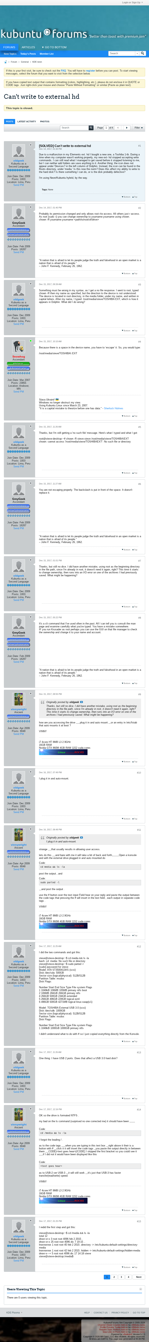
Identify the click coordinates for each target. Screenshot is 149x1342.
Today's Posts (28, 53)
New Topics (10, 53)
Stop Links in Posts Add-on (115, 1332)
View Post (81, 702)
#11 (139, 830)
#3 (139, 284)
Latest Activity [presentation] (26, 121)
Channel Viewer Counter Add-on (113, 1325)
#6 (139, 484)
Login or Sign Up (131, 2)
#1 (139, 145)
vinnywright (19, 709)
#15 (139, 1221)
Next (138, 1277)
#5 (139, 427)
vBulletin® (127, 1334)
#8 (139, 617)
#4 (139, 341)
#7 (139, 561)
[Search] (142, 53)
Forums (9, 47)
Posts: (15, 179)
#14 (139, 1109)
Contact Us (100, 1312)
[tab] (9, 121)
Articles (28, 47)
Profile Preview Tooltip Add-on (114, 1327)
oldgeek (18, 160)
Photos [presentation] (44, 121)
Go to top (139, 1312)
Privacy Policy (120, 1312)
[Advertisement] (74, 14)
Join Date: (13, 176)
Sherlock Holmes (113, 408)
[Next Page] (126, 128)
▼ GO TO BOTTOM (54, 47)
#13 (139, 1052)
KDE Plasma (13, 1312)
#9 (139, 694)
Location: (12, 182)
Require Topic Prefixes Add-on (113, 1329)
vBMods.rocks (138, 1325)
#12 (139, 946)
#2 (139, 208)
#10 (139, 772)
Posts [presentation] (9, 121)
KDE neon (37, 62)
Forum (14, 62)
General (25, 62)
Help (87, 1312)
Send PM (18, 185)
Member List (47, 53)
